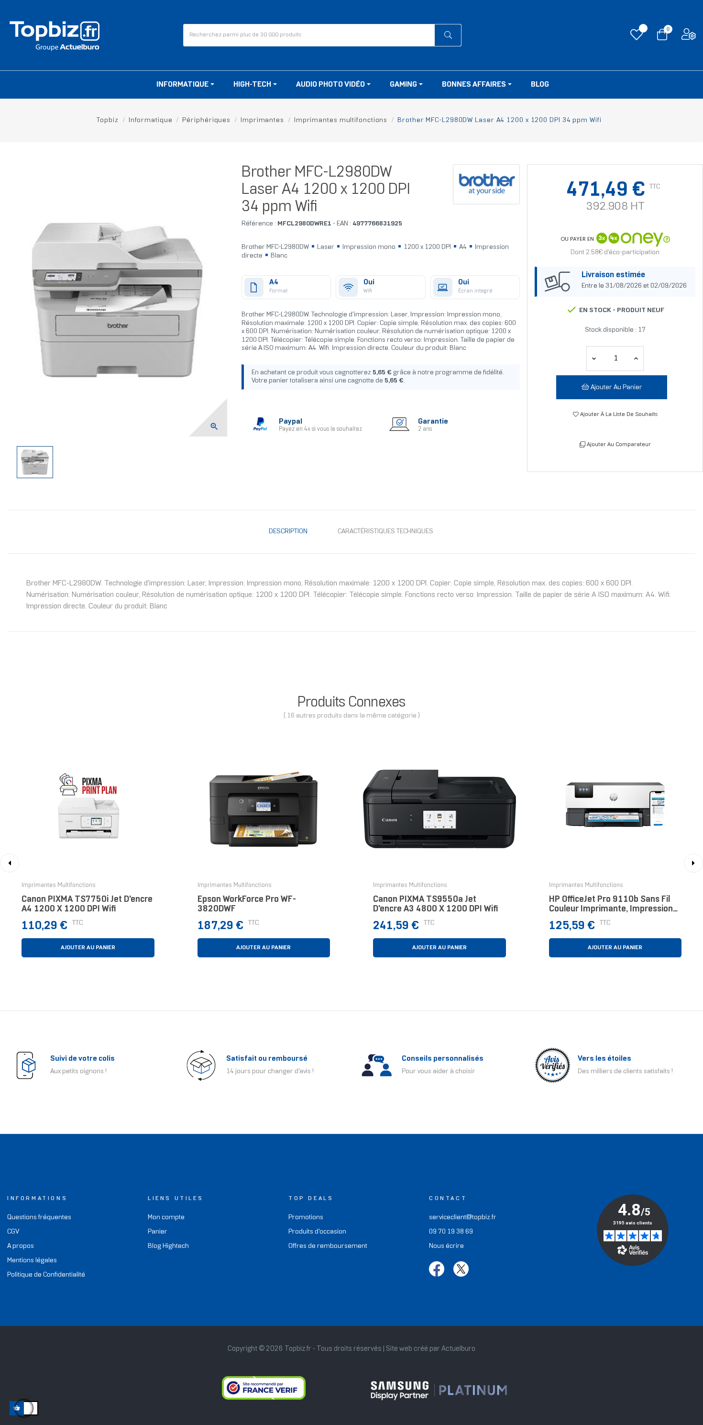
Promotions (305, 1217)
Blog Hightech (168, 1246)
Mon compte (166, 1217)
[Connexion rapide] (688, 37)
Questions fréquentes (39, 1217)
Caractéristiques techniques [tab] (385, 531)
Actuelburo (458, 1349)
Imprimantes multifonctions (59, 885)
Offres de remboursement (327, 1246)
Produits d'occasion (317, 1232)
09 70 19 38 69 (451, 1232)
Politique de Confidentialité (46, 1275)
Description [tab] (288, 531)
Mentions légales (32, 1260)
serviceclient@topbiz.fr (462, 1217)
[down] (636, 358)
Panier (157, 1232)
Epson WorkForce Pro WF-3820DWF (247, 904)
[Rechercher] (448, 35)
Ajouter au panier (615, 387)
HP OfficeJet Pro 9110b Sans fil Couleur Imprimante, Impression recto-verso (611, 907)
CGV (13, 1232)
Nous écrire (446, 1246)
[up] (594, 358)
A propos (20, 1246)
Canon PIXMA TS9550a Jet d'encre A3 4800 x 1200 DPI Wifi (435, 904)
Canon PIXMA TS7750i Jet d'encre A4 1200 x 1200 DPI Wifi (87, 904)
